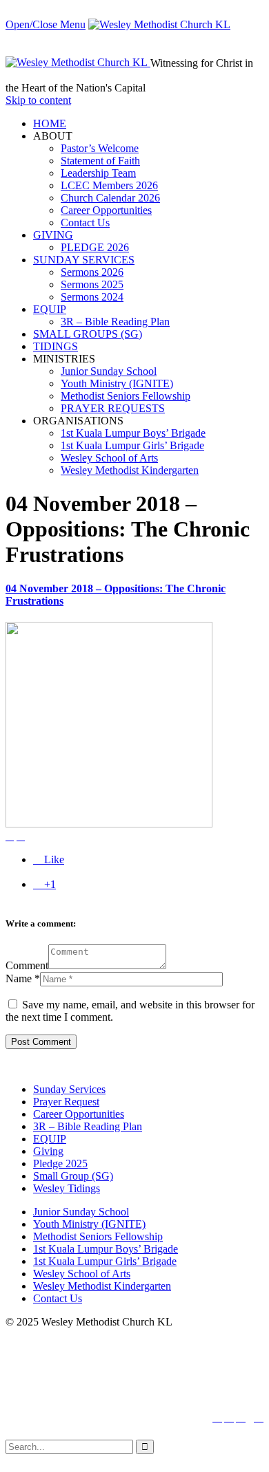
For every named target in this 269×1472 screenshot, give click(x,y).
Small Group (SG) (73, 1176)
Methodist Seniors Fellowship (98, 1236)
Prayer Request (66, 1101)
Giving (48, 1151)
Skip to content (38, 100)
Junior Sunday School (81, 1211)
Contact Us (57, 1298)
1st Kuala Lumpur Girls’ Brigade (105, 1261)
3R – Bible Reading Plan (87, 1126)
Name (19, 978)
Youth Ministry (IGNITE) (89, 1224)
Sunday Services (69, 1089)
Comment (27, 965)
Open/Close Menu (46, 24)
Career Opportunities (78, 1114)
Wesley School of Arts (81, 1273)
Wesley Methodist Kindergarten (102, 1286)
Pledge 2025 (60, 1163)
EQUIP (49, 1139)
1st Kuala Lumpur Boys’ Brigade (105, 1249)
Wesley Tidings (66, 1188)
